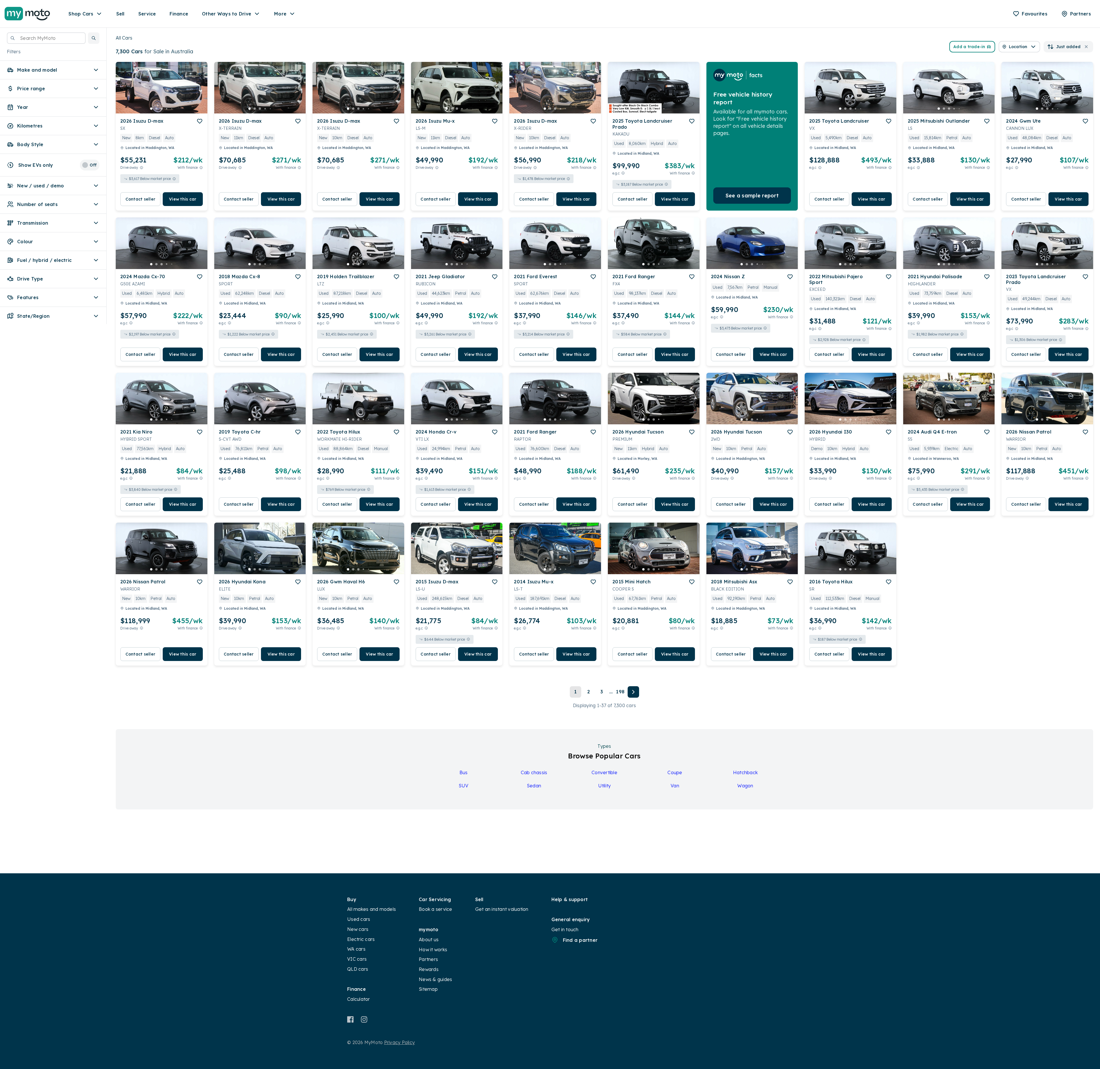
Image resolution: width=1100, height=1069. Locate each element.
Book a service (435, 909)
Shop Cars (80, 14)
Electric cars (361, 939)
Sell (120, 14)
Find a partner (580, 940)
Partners (428, 959)
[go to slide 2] (156, 108)
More (280, 14)
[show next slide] (198, 92)
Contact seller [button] (140, 199)
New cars (357, 929)
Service (147, 14)
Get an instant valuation (502, 909)
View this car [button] (182, 199)
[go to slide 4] (166, 108)
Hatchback (745, 772)
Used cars (358, 919)
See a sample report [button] (752, 195)
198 (620, 692)
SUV (464, 785)
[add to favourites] (199, 121)
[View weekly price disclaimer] (201, 167)
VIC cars (357, 959)
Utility (604, 785)
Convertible (604, 772)
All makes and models (371, 909)
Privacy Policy (399, 1042)
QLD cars (357, 969)
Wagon (745, 785)
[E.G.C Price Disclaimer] (623, 173)
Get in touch (565, 929)
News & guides (435, 979)
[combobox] (46, 38)
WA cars (356, 949)
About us (429, 939)
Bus (463, 772)
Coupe (674, 772)
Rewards (429, 969)
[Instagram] (364, 1019)
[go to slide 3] (161, 108)
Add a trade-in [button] (969, 46)
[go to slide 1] (151, 108)
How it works (433, 949)
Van (675, 785)
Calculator (358, 999)
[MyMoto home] (27, 14)
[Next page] (633, 692)
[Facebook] (350, 1019)
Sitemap (428, 989)
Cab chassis (534, 772)
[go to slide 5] (171, 108)
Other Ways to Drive (226, 14)
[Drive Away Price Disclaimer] (141, 167)
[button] (93, 38)
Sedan (534, 785)
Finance (179, 14)
